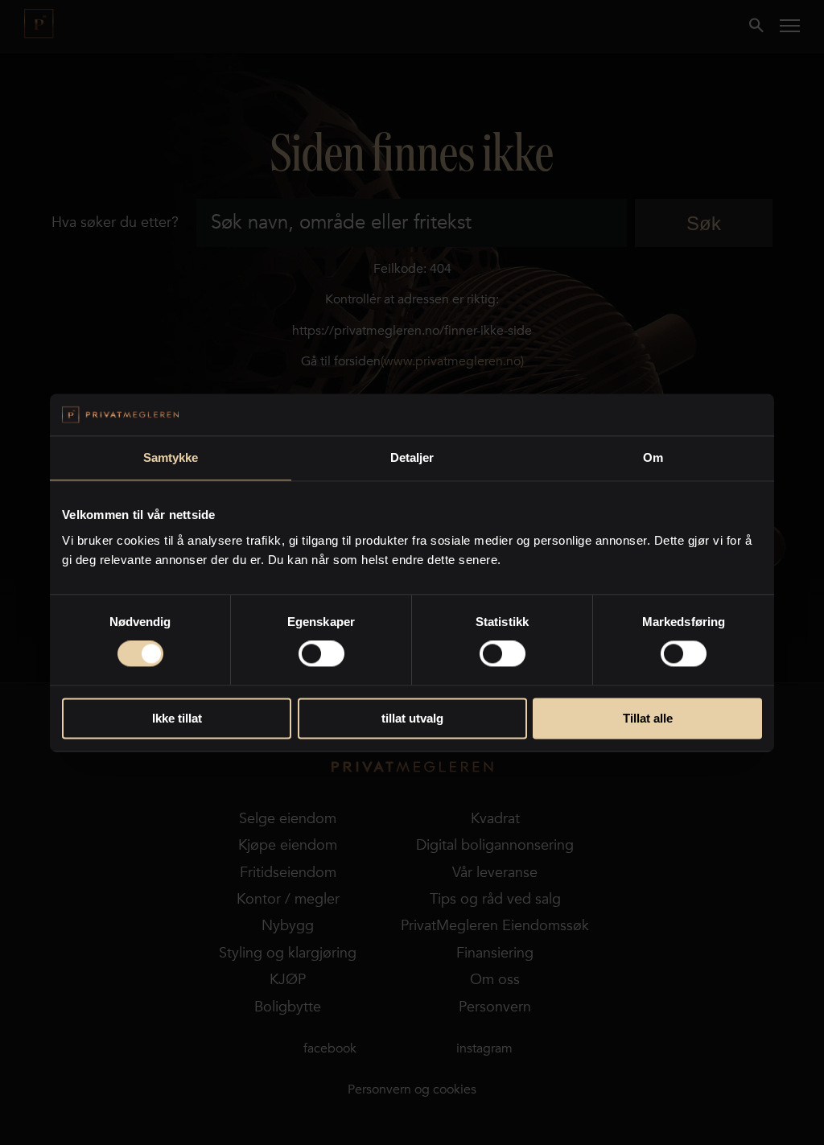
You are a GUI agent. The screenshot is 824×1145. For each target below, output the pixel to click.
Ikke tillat (177, 718)
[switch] (321, 654)
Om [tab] (653, 457)
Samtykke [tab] (171, 457)
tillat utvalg (412, 718)
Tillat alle (648, 718)
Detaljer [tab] (412, 457)
